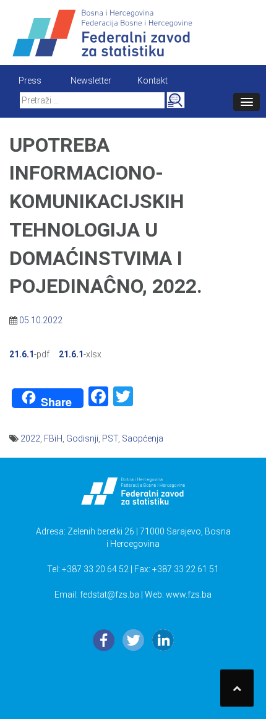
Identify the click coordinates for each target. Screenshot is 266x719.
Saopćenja (142, 438)
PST (110, 438)
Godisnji (82, 438)
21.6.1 (21, 354)
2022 (30, 438)
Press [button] (30, 80)
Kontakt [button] (152, 80)
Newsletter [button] (91, 80)
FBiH (53, 438)
